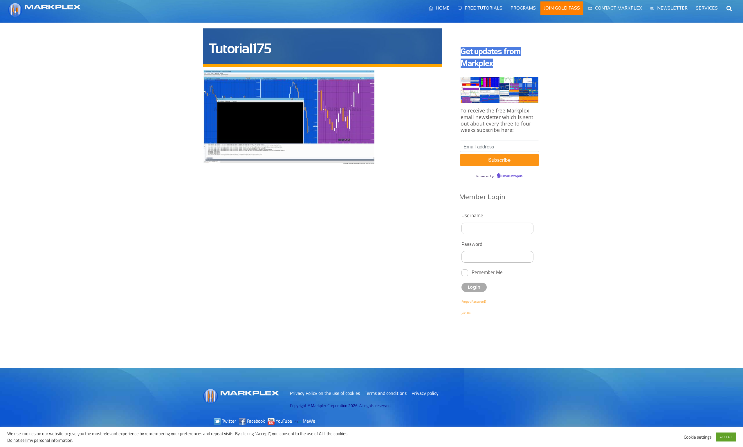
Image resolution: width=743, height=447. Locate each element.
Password (471, 244)
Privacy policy (425, 393)
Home (442, 8)
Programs (523, 8)
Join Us (465, 313)
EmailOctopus (512, 176)
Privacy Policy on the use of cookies (325, 393)
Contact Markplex (618, 8)
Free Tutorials (483, 8)
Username (472, 215)
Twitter (228, 420)
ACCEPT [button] (725, 437)
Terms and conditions (386, 393)
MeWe (308, 420)
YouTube (283, 420)
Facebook (255, 420)
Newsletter (672, 8)
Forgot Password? (473, 301)
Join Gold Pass (562, 8)
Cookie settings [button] (698, 437)
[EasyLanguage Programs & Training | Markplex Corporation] (44, 14)
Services (707, 8)
